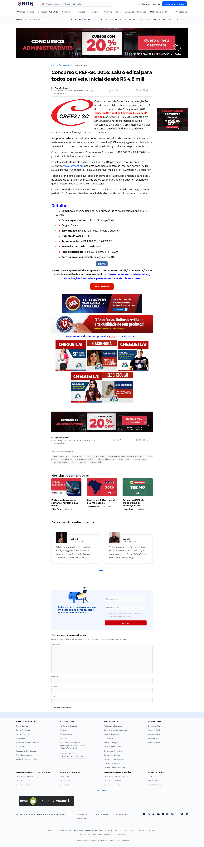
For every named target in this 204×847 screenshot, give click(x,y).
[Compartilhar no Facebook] (136, 90)
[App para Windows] (144, 814)
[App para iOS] (153, 814)
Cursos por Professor (113, 759)
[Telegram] (186, 814)
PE (139, 19)
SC (173, 19)
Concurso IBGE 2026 (48, 12)
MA (111, 19)
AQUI (112, 336)
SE (177, 19)
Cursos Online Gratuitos (114, 768)
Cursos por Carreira (113, 751)
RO (160, 19)
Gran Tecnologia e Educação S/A (84, 830)
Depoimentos (154, 726)
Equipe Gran (128, 509)
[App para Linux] (148, 814)
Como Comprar (23, 734)
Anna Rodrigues (62, 88)
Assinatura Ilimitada (174, 4)
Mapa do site (121, 814)
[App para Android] (158, 814)
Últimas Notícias (25, 12)
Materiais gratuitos (159, 12)
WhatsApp (67, 734)
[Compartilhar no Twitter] (139, 90)
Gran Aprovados (112, 12)
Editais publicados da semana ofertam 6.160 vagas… (64, 503)
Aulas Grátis (153, 738)
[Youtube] (163, 814)
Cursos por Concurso (113, 747)
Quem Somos (22, 726)
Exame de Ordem (111, 734)
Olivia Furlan (56, 509)
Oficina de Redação (112, 763)
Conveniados (21, 747)
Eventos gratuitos (151, 4)
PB (134, 19)
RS (169, 19)
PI (142, 19)
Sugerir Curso (154, 743)
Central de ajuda (69, 726)
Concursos (67, 12)
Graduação (109, 738)
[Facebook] (177, 814)
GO (107, 19)
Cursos (81, 12)
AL (76, 19)
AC (72, 19)
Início (53, 65)
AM (80, 19)
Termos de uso (101, 814)
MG (116, 19)
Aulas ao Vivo (154, 734)
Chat (64, 730)
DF (98, 19)
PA (130, 19)
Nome (54, 677)
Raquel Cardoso (93, 506)
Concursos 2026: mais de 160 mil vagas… (101, 501)
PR (147, 19)
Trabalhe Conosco (24, 755)
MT (125, 19)
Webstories (181, 12)
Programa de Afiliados (26, 751)
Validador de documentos (27, 743)
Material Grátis (154, 730)
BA (89, 19)
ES (102, 19)
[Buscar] (43, 4)
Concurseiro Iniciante (135, 12)
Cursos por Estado (112, 755)
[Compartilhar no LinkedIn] (143, 90)
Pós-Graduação (111, 743)
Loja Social (20, 738)
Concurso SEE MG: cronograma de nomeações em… (133, 503)
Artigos (94, 12)
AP (85, 19)
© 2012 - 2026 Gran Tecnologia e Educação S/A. (41, 814)
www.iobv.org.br (72, 166)
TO (186, 19)
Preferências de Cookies (27, 759)
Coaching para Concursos (115, 730)
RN (155, 19)
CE (94, 19)
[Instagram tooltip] (167, 814)
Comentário (57, 644)
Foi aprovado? (72, 754)
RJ (151, 19)
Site (53, 696)
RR (164, 19)
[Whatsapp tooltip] (172, 814)
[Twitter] (181, 814)
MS (121, 19)
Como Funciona (23, 730)
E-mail (54, 687)
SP (181, 19)
